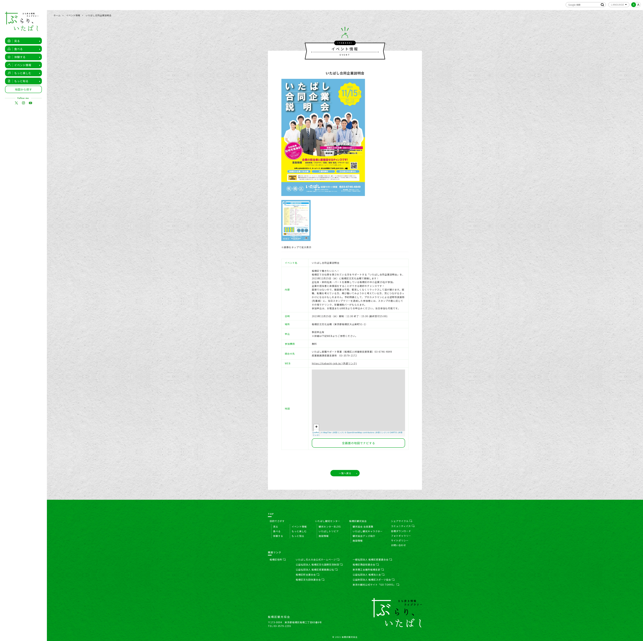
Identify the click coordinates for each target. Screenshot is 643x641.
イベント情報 (22, 65)
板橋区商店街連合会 (364, 564)
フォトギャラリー (401, 535)
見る (17, 41)
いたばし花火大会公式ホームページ (316, 559)
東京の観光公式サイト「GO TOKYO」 (374, 584)
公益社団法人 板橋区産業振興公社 (315, 569)
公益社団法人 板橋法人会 (367, 574)
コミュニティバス (401, 526)
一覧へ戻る (345, 473)
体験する (20, 57)
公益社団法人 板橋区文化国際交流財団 (317, 564)
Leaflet (316, 432)
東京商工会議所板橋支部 (366, 569)
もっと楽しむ (22, 73)
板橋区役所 (276, 559)
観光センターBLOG (330, 526)
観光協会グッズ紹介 (364, 536)
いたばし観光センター (327, 521)
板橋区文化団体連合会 (308, 579)
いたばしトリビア (329, 531)
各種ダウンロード (401, 531)
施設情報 (324, 536)
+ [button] (316, 427)
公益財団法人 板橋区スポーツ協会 (372, 579)
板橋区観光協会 (358, 521)
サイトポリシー (400, 540)
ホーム (57, 15)
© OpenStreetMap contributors (359, 432)
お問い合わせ (398, 545)
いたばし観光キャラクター (368, 531)
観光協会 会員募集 (363, 526)
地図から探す (23, 89)
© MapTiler (326, 432)
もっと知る (21, 81)
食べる (18, 49)
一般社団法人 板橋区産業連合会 (370, 559)
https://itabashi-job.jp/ (327, 363)
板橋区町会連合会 (306, 574)
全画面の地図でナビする (358, 443)
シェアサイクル (400, 521)
